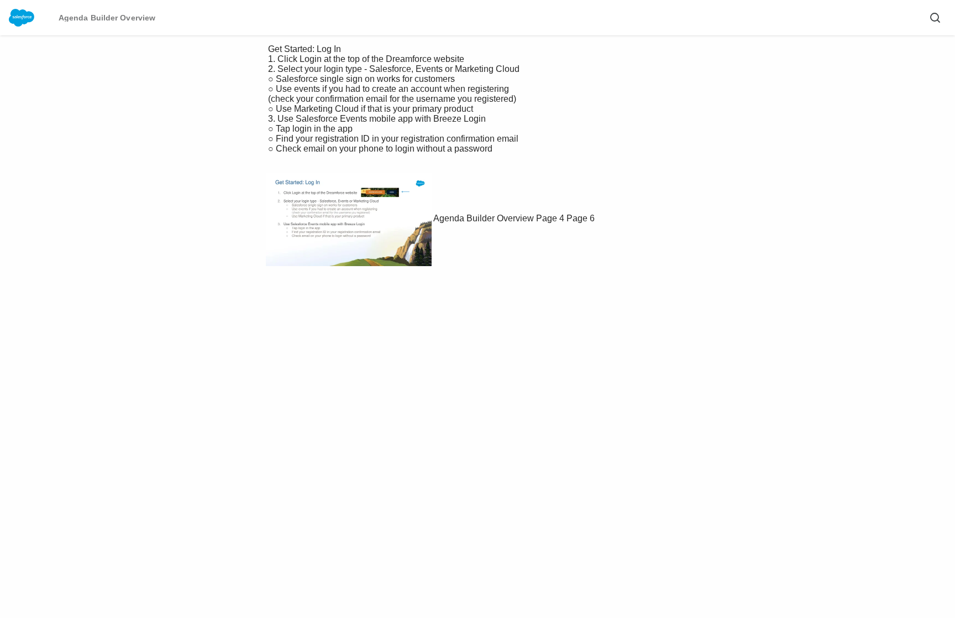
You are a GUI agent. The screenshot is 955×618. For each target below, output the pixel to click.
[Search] (935, 18)
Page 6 (580, 218)
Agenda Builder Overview (483, 218)
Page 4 (550, 218)
